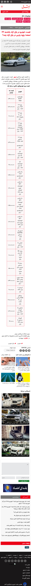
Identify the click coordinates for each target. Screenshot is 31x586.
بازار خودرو (12, 343)
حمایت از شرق (26, 570)
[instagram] (22, 561)
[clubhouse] (9, 561)
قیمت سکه (27, 21)
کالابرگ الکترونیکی (17, 19)
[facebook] (23, 350)
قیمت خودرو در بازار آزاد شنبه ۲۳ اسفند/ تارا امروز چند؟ (17, 439)
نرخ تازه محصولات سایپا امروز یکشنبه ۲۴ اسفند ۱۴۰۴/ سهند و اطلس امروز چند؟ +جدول (16, 407)
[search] (2, 1)
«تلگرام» (25, 338)
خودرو (19, 343)
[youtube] (6, 561)
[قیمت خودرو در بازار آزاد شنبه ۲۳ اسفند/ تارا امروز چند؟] (15, 433)
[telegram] (29, 350)
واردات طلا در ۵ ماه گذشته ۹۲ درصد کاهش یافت (18, 525)
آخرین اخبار (25, 497)
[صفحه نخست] (10, 2)
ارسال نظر (24, 481)
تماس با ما (27, 565)
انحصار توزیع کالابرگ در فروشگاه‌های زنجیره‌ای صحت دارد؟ (16, 535)
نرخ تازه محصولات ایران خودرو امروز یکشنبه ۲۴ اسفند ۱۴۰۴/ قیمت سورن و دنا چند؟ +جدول (16, 423)
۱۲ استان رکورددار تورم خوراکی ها (22, 515)
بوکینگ (27, 547)
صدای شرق (4, 557)
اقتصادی (27, 28)
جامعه (20, 555)
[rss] (25, 561)
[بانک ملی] (15, 492)
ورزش (20, 557)
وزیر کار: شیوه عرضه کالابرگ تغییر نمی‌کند (20, 519)
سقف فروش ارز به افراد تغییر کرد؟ (22, 512)
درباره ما (28, 567)
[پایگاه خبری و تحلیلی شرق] (25, 6)
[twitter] (26, 350)
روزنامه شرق (25, 12)
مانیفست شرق (26, 573)
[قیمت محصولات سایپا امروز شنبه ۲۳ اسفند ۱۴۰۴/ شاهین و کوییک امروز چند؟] (15, 449)
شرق (15, 77)
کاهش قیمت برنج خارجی (23, 522)
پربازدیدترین (16, 497)
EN (8, 2)
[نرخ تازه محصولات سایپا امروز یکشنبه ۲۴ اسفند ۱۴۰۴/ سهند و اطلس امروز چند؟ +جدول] (15, 401)
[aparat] (12, 561)
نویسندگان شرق (26, 575)
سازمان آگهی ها (26, 578)
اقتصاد (9, 555)
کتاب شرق (5, 12)
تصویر (10, 557)
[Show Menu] (2, 5)
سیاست (15, 555)
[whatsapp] (20, 350)
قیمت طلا (7, 19)
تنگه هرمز (19, 21)
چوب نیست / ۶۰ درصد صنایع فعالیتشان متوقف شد (17, 529)
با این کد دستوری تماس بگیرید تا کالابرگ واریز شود (17, 532)
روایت (15, 557)
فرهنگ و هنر (27, 557)
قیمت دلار (27, 19)
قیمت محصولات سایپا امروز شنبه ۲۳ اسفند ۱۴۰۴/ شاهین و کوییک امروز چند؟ (17, 455)
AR (5, 2)
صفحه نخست (27, 555)
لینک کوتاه (13, 348)
